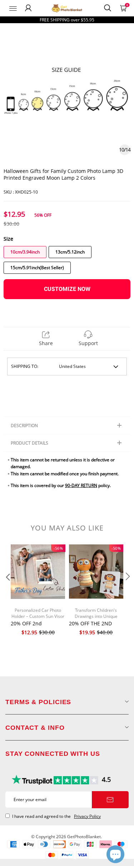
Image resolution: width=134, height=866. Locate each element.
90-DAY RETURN (81, 485)
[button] (7, 590)
